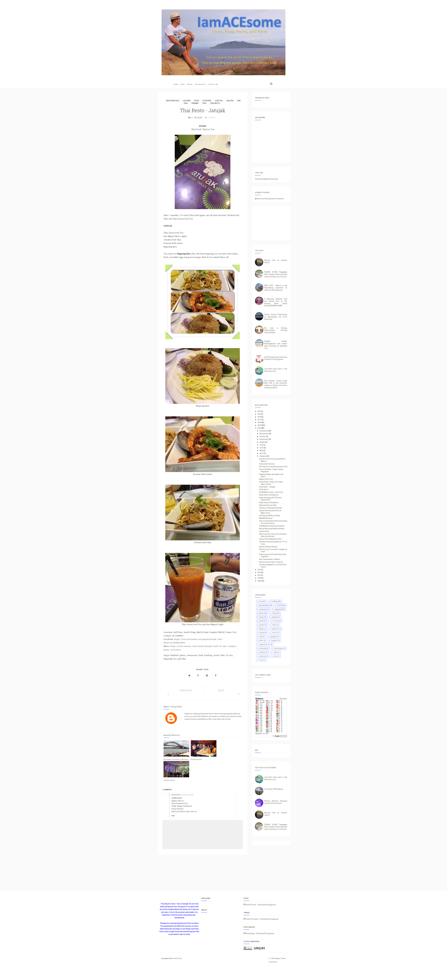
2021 (259, 411)
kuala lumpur (278, 648)
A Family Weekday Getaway (270, 508)
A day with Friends (267, 464)
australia (275, 617)
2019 (259, 414)
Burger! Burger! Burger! (268, 546)
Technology (200, 84)
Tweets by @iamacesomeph (266, 179)
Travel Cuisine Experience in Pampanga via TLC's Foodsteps (275, 316)
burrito (274, 633)
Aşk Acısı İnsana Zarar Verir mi (184, 811)
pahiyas (262, 625)
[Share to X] (189, 675)
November (264, 433)
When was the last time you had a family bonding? (273, 535)
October (262, 436)
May (261, 450)
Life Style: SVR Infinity (273, 789)
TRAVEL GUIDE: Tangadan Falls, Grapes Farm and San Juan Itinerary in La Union (275, 274)
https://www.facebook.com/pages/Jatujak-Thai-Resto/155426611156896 (193, 641)
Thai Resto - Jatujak (267, 487)
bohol (261, 660)
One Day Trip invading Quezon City (273, 466)
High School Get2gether (269, 495)
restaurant (262, 609)
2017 (259, 419)
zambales (262, 656)
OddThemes (273, 962)
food (196, 101)
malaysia (262, 652)
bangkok (274, 640)
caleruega (262, 648)
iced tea (219, 101)
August (262, 442)
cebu (260, 636)
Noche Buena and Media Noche (271, 528)
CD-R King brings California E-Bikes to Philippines (275, 358)
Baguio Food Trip (266, 479)
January (263, 456)
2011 (259, 575)
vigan (275, 652)
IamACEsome (177, 958)
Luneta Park (264, 531)
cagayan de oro (264, 644)
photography (263, 605)
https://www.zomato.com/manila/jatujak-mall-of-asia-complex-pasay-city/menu (200, 648)
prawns (195, 103)
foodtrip (207, 101)
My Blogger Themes (279, 958)
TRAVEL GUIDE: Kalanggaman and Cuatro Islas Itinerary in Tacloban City (275, 344)
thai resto (215, 103)
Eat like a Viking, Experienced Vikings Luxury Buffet (275, 330)
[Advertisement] (202, 874)
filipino (261, 629)
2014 (259, 428)
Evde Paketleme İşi (179, 803)
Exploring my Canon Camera (271, 562)
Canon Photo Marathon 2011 (270, 539)
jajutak (230, 101)
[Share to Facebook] (216, 675)
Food (182, 84)
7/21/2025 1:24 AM (187, 795)
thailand (262, 633)
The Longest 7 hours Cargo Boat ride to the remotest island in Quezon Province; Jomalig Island (275, 384)
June (261, 448)
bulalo (274, 625)
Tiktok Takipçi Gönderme (181, 806)
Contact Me (213, 84)
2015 (259, 425)
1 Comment (211, 117)
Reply (173, 815)
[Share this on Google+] (198, 675)
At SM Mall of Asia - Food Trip (271, 492)
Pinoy (274, 613)
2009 (259, 581)
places (261, 613)
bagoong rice (172, 101)
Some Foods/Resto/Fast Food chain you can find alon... (273, 522)
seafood (262, 621)
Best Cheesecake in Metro (269, 559)
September (264, 439)
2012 (259, 572)
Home (175, 84)
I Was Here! (263, 489)
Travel (190, 84)
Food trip (276, 621)
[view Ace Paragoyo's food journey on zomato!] (269, 198)
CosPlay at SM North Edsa (269, 515)
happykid (278, 609)
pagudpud (273, 636)
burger (261, 617)
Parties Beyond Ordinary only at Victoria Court (275, 802)
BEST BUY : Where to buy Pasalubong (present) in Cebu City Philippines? (275, 287)
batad (276, 656)
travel (279, 605)
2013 (259, 569)
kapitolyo (275, 629)
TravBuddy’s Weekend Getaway (271, 526)
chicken (187, 101)
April (261, 453)
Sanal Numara (177, 809)
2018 (259, 417)
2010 (259, 578)
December (263, 431)
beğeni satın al (177, 801)
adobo (261, 640)
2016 (259, 422)
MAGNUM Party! (266, 518)
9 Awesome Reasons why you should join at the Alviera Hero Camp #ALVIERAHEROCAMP (275, 302)
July (261, 445)
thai (204, 103)
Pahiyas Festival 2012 (267, 505)
